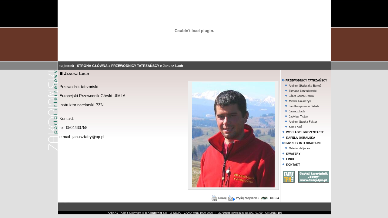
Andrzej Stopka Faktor (303, 121)
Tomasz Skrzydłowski (302, 90)
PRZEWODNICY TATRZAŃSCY (135, 66)
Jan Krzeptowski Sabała (304, 106)
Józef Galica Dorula (301, 95)
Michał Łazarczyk (300, 101)
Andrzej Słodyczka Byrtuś (305, 85)
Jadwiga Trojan (298, 116)
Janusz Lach (173, 66)
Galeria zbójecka (299, 148)
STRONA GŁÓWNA (93, 66)
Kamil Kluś (295, 126)
